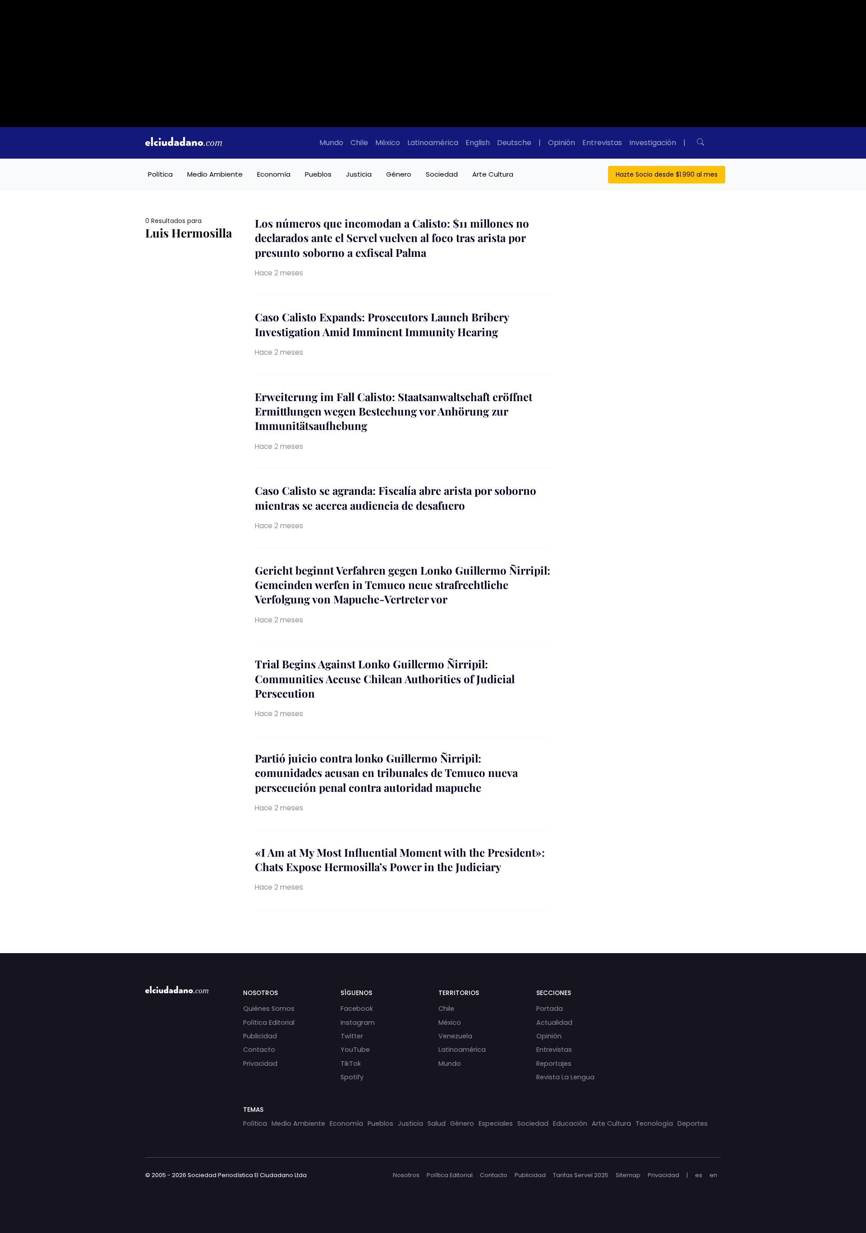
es (698, 1175)
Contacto (259, 1049)
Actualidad (554, 1022)
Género (398, 174)
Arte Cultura (492, 174)
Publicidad (260, 1036)
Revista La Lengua (565, 1077)
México (387, 142)
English (477, 142)
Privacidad (260, 1063)
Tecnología (654, 1123)
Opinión (561, 142)
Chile (359, 142)
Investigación (652, 142)
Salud (437, 1123)
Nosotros (406, 1175)
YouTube (355, 1049)
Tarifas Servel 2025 (580, 1175)
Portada (549, 1008)
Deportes (692, 1123)
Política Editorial (269, 1022)
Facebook (357, 1008)
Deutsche (514, 142)
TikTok (351, 1063)
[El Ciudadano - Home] (183, 143)
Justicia (359, 174)
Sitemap (628, 1175)
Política (160, 174)
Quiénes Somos (269, 1008)
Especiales (496, 1123)
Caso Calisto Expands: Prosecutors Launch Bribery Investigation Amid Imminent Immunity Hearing (382, 324)
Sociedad (442, 174)
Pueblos (318, 174)
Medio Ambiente (215, 174)
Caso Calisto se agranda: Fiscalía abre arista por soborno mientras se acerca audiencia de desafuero (395, 497)
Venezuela (455, 1036)
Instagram (358, 1022)
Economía (273, 174)
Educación (570, 1123)
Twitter (352, 1036)
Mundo (331, 142)
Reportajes (553, 1063)
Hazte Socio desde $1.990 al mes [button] (667, 174)
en (713, 1175)
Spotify (352, 1077)
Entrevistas (602, 142)
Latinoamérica (432, 142)
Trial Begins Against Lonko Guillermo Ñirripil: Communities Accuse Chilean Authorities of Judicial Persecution (385, 678)
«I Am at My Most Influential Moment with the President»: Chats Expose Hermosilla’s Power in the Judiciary (400, 859)
